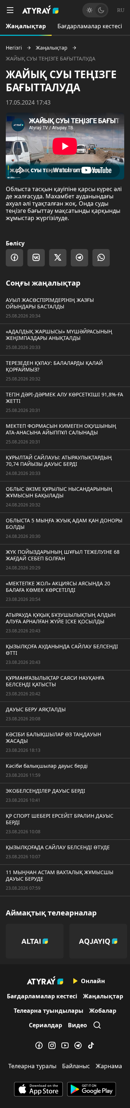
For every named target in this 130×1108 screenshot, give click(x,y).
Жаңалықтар (26, 26)
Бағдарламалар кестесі (89, 26)
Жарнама (109, 1066)
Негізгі (14, 48)
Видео (77, 1025)
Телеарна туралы (32, 1066)
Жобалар (102, 1011)
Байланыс (76, 1066)
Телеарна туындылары (48, 1011)
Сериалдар (45, 1025)
